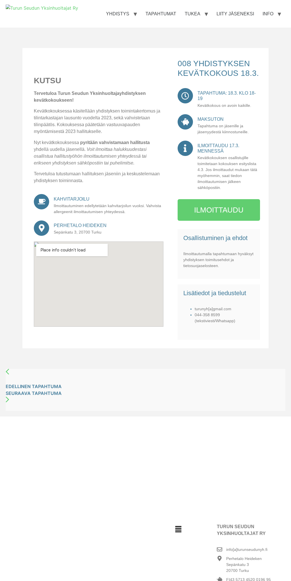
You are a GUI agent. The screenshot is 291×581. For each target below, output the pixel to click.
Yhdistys (117, 13)
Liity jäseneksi (235, 13)
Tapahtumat (161, 13)
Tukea (192, 13)
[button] (178, 529)
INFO (268, 13)
